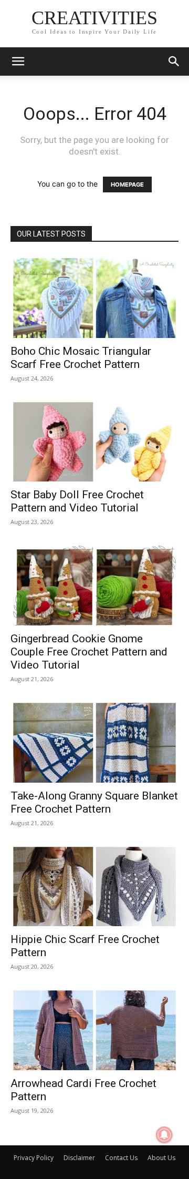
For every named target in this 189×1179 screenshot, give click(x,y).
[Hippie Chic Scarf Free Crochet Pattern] (94, 885)
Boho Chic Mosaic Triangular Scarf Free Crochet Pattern (80, 358)
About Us (161, 1157)
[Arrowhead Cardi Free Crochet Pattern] (94, 1029)
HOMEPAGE (127, 184)
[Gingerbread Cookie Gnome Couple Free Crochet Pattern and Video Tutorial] (94, 584)
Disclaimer (79, 1157)
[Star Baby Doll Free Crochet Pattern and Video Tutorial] (94, 440)
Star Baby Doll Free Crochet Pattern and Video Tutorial (77, 501)
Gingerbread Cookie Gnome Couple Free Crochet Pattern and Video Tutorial (88, 651)
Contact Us (121, 1157)
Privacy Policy (34, 1157)
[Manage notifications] (164, 1134)
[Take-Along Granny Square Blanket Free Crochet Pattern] (94, 741)
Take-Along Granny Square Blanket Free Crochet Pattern (94, 802)
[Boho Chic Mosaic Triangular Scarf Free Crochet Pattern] (94, 296)
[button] (18, 61)
